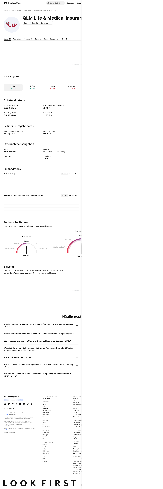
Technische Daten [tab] (41, 39)
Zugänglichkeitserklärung (81, 467)
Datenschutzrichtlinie (79, 463)
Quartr (7, 430)
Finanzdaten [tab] (17, 39)
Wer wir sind (77, 432)
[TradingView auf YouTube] (12, 404)
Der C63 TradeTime (79, 453)
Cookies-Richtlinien (79, 465)
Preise (75, 400)
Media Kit (76, 443)
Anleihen (45, 408)
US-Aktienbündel (78, 427)
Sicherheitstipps (78, 469)
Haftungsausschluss (79, 461)
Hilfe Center (76, 439)
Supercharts (46, 398)
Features (75, 398)
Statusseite (76, 473)
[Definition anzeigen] (19, 105)
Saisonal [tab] (64, 39)
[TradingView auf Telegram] (24, 404)
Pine (43, 417)
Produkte (70, 3)
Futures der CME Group (80, 422)
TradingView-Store (79, 449)
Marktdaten (76, 402)
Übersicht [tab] (7, 39)
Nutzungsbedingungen (80, 459)
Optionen (45, 449)
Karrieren (76, 441)
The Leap (76, 417)
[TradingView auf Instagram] (16, 404)
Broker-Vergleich (78, 414)
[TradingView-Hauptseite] (11, 396)
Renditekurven (46, 447)
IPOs (43, 439)
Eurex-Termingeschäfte (80, 425)
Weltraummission (78, 435)
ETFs (43, 406)
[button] (75, 3)
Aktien (44, 404)
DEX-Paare (45, 414)
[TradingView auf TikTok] (27, 404)
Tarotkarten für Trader (80, 451)
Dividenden (45, 437)
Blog (74, 437)
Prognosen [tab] (54, 39)
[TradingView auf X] (5, 404)
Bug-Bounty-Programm (80, 471)
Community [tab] (28, 39)
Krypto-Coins (46, 410)
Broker (75, 412)
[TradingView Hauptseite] (13, 3)
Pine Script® (46, 453)
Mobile (44, 459)
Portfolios (45, 445)
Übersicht (76, 410)
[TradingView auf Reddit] (31, 404)
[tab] (64, 174)
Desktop (45, 461)
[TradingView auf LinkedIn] (20, 404)
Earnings (45, 435)
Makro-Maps (46, 451)
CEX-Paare (45, 412)
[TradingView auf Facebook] (9, 404)
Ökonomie (45, 432)
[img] (49, 23)
